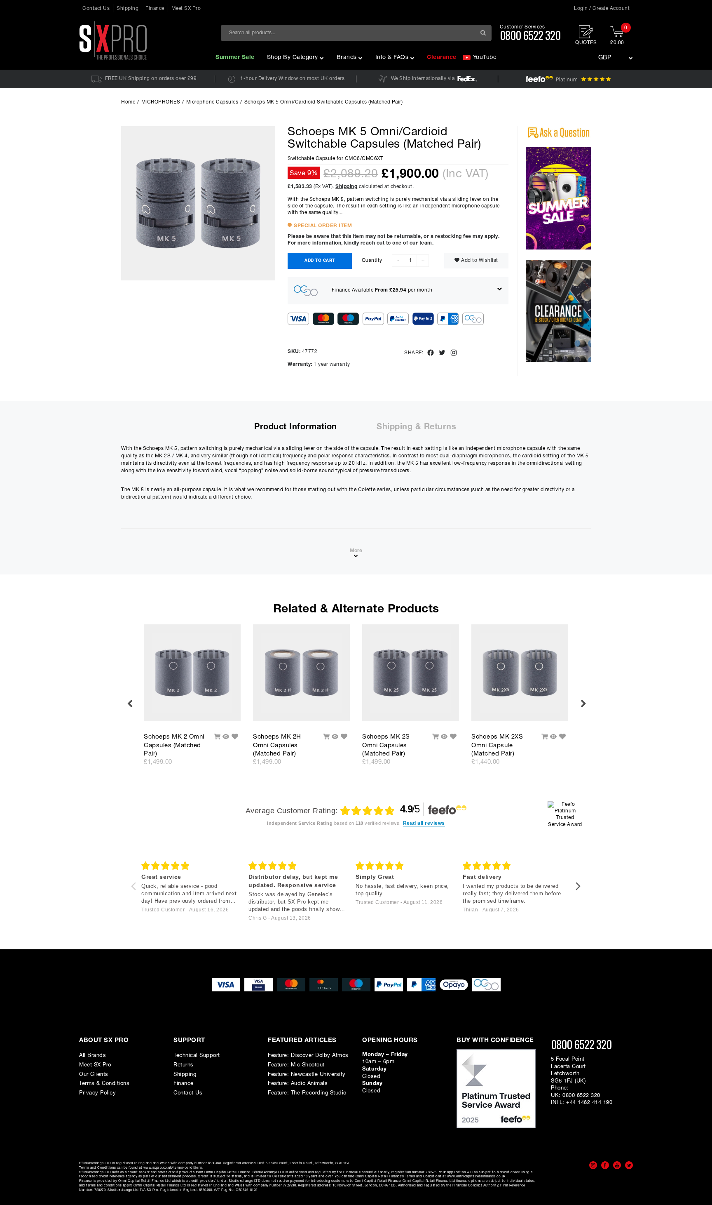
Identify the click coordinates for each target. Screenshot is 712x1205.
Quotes (586, 42)
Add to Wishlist (479, 260)
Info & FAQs (392, 57)
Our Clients (93, 1074)
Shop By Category (292, 57)
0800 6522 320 (530, 35)
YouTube (485, 57)
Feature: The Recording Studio (307, 1093)
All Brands (92, 1055)
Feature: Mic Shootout (296, 1065)
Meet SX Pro (186, 8)
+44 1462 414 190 (589, 1102)
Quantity (372, 260)
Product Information (295, 427)
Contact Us (96, 8)
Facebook (605, 1165)
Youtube (617, 1165)
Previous (129, 703)
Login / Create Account (602, 8)
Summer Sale (235, 57)
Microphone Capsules (212, 102)
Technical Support (196, 1055)
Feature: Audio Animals (298, 1083)
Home (128, 102)
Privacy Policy (97, 1093)
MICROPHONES (160, 102)
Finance (154, 8)
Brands (347, 57)
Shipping (127, 8)
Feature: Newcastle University (307, 1074)
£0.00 (618, 35)
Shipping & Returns (416, 427)
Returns (183, 1065)
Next (582, 703)
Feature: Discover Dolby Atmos (308, 1055)
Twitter (629, 1165)
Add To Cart (319, 261)
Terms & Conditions (104, 1083)
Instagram (593, 1165)
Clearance (442, 57)
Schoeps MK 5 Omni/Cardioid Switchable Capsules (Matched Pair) (323, 102)
